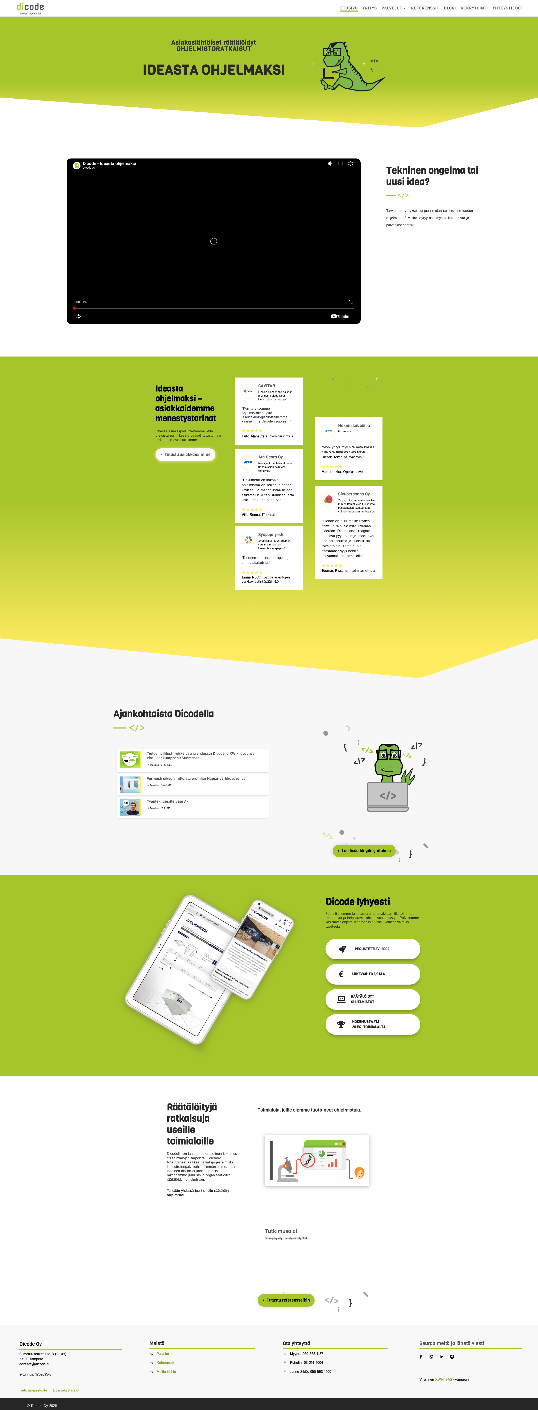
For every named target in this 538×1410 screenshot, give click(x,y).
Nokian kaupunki (354, 425)
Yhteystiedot (508, 8)
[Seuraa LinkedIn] (441, 1356)
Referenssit (425, 8)
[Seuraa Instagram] (431, 1356)
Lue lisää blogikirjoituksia (366, 851)
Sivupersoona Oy (354, 494)
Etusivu (349, 8)
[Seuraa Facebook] (420, 1356)
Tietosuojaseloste (33, 1390)
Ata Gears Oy (270, 457)
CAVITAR (266, 386)
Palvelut (391, 8)
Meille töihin (166, 1371)
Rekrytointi (474, 8)
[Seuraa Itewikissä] (452, 1356)
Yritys (370, 8)
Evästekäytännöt (66, 1390)
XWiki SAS (443, 1379)
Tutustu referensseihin (288, 1300)
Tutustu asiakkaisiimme (188, 454)
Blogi (450, 8)
